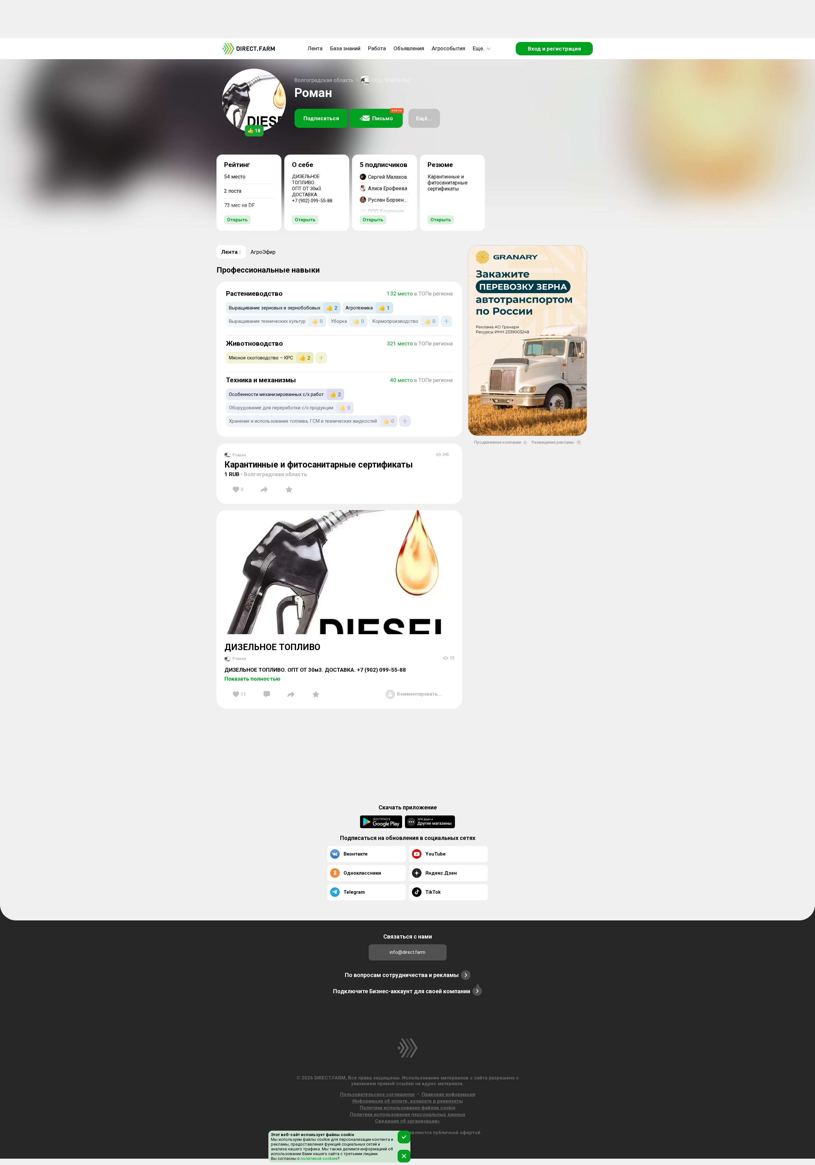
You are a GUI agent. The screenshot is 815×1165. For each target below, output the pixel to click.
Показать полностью (252, 679)
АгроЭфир (263, 252)
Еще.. (479, 48)
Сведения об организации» (407, 1121)
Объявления (408, 48)
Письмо (387, 115)
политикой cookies (318, 1158)
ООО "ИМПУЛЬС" (392, 80)
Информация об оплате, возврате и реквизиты (407, 1101)
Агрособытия (448, 48)
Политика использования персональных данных (407, 1114)
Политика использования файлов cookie (408, 1108)
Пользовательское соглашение (377, 1094)
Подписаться (321, 118)
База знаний (345, 48)
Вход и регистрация (554, 48)
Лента (315, 48)
